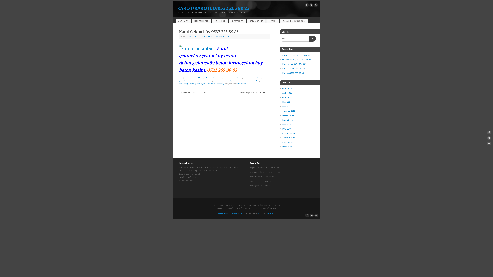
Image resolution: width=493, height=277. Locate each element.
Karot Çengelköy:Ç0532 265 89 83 (254, 93)
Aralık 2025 (287, 93)
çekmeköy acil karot (195, 78)
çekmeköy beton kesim (232, 78)
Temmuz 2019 (288, 111)
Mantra (260, 213)
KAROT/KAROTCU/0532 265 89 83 (213, 8)
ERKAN (188, 36)
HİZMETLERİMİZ (201, 21)
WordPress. (270, 213)
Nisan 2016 (287, 146)
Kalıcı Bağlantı (241, 83)
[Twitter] (311, 5)
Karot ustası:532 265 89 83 (294, 64)
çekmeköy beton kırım (252, 78)
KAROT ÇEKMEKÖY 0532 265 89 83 (222, 36)
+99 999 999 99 (186, 180)
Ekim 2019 (287, 106)
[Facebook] (307, 5)
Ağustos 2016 (288, 133)
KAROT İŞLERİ (237, 21)
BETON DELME (256, 21)
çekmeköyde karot (202, 83)
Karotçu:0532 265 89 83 (293, 73)
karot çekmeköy (217, 83)
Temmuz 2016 (288, 137)
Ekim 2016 (287, 124)
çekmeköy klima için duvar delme (245, 81)
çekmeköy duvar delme (188, 81)
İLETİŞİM (273, 21)
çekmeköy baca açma (213, 78)
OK (311, 38)
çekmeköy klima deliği (222, 81)
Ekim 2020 (287, 102)
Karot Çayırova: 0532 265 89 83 (193, 93)
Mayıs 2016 (287, 142)
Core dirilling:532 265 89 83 (294, 21)
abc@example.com (187, 177)
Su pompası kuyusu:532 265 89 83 (297, 59)
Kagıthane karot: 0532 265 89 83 (296, 55)
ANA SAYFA (183, 21)
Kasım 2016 (287, 119)
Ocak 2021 (287, 97)
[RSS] (316, 5)
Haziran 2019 (288, 115)
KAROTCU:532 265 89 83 (293, 68)
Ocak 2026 (287, 88)
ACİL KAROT (220, 21)
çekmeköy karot (205, 81)
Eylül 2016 (286, 128)
